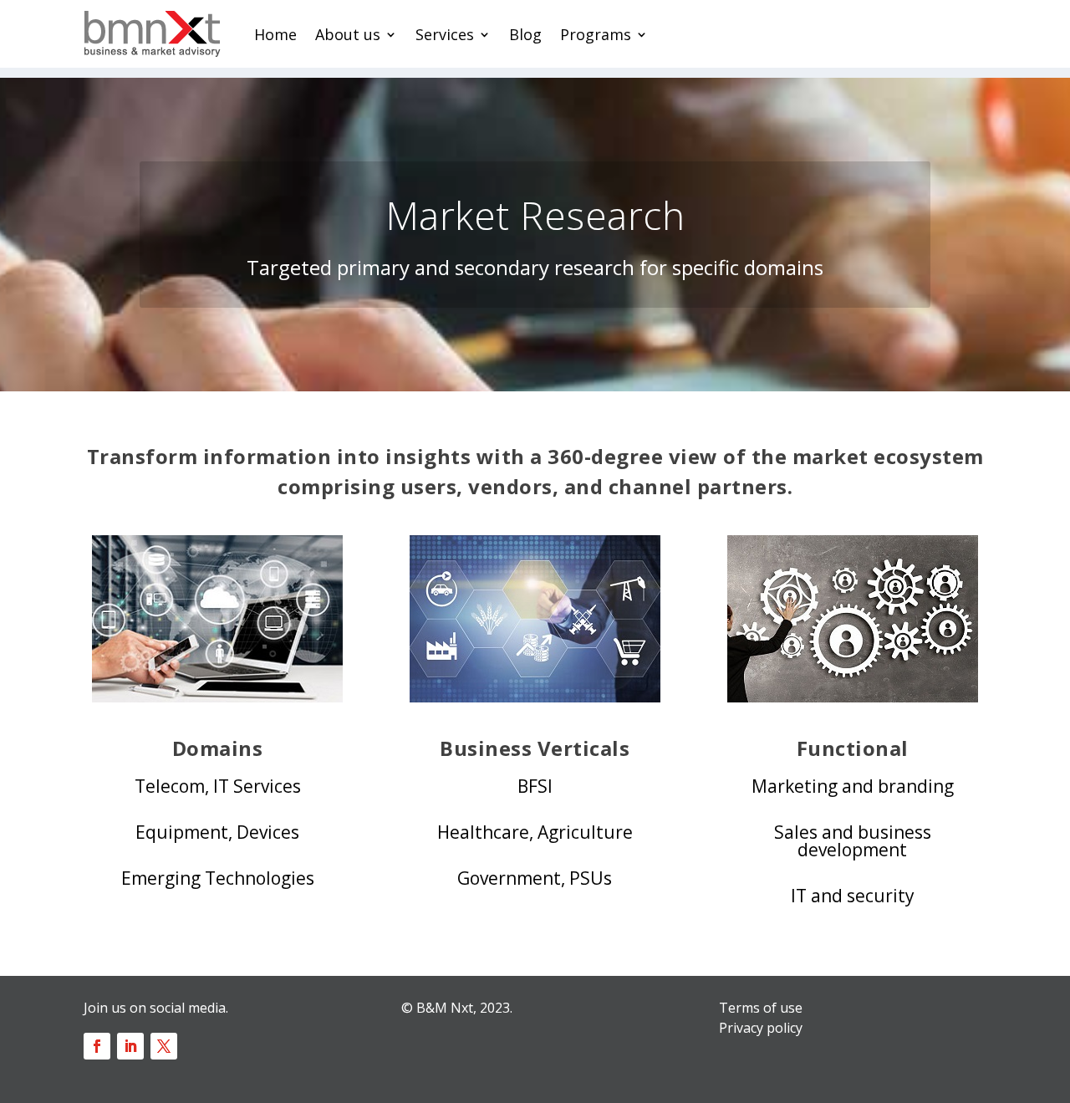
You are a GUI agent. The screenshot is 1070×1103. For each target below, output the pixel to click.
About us (347, 34)
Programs (595, 34)
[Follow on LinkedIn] (130, 1046)
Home (275, 34)
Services (444, 34)
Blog (525, 34)
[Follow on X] (163, 1046)
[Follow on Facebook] (97, 1046)
